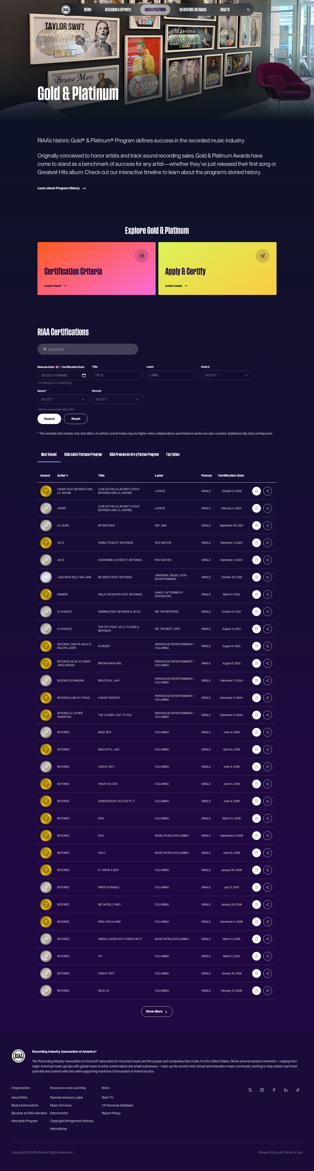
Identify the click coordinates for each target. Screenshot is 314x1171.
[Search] (248, 9)
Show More (154, 1011)
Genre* (42, 391)
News (87, 9)
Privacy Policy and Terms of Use (281, 1152)
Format (96, 391)
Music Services (60, 1105)
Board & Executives (24, 1105)
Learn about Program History (58, 188)
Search (49, 419)
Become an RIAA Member (29, 1113)
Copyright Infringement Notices (71, 1121)
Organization (20, 1088)
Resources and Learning (68, 1088)
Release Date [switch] (45, 367)
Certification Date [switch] (73, 367)
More (105, 1088)
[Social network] (250, 1090)
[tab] (49, 456)
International (58, 1129)
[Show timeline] (256, 491)
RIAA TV (225, 9)
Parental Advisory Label (66, 1097)
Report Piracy (111, 1113)
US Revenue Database (193, 9)
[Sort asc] (67, 476)
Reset (75, 419)
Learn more (52, 286)
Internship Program (24, 1121)
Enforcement (59, 1113)
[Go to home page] (65, 9)
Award (205, 366)
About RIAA (19, 1097)
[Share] (267, 491)
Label (150, 366)
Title (95, 366)
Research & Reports (118, 9)
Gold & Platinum (155, 9)
